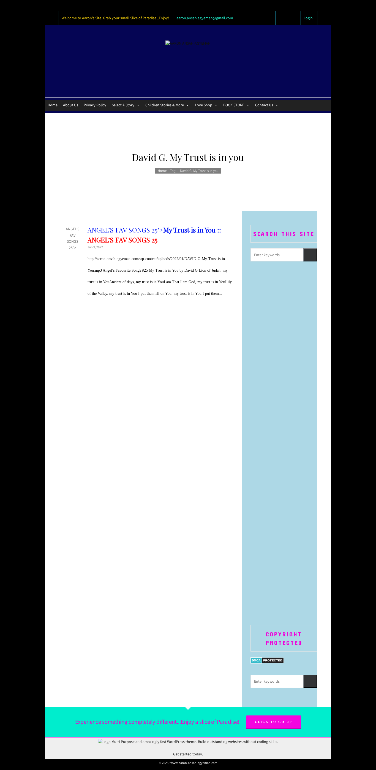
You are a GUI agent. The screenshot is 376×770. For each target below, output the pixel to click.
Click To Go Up (273, 721)
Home (53, 105)
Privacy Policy (95, 105)
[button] (310, 254)
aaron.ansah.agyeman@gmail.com (204, 18)
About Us (70, 105)
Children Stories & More (164, 105)
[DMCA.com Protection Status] (267, 660)
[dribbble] (297, 18)
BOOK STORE (233, 105)
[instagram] (288, 18)
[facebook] (279, 18)
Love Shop (203, 105)
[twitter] (284, 18)
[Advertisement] (283, 355)
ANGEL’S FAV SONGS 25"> (72, 235)
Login (308, 18)
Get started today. (188, 754)
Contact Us (264, 105)
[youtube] (292, 18)
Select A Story (123, 105)
